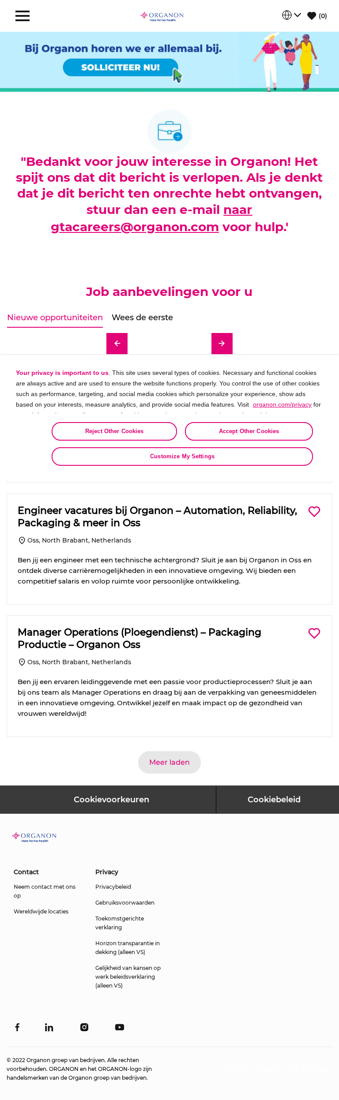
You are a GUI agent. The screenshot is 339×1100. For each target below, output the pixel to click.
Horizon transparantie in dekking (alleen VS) (127, 947)
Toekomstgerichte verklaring (119, 923)
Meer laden (169, 762)
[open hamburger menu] (22, 15)
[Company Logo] (162, 16)
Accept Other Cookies (249, 431)
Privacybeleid (113, 886)
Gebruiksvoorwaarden (124, 902)
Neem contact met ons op (44, 891)
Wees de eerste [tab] (142, 317)
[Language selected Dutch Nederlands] (291, 15)
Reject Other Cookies (114, 431)
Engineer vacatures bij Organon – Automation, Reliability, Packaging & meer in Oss (157, 517)
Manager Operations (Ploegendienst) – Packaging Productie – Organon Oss (139, 638)
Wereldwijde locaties (41, 911)
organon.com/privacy (282, 404)
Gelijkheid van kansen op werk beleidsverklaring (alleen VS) (128, 977)
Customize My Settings (182, 456)
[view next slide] (222, 343)
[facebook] (17, 1027)
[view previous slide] (117, 343)
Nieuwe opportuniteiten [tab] (55, 317)
